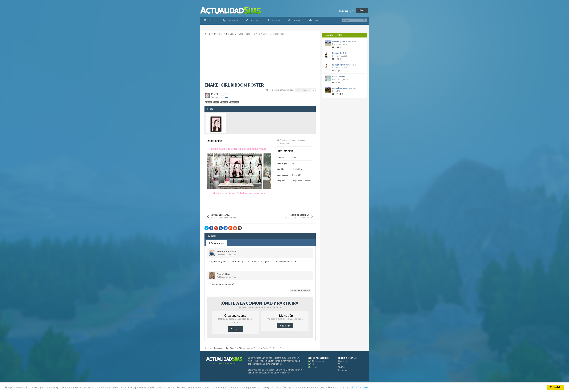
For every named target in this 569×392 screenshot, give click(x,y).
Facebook (342, 361)
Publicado (226, 254)
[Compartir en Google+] (216, 228)
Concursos (275, 20)
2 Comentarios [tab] (216, 243)
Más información (360, 387)
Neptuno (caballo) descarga (344, 41)
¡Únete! (362, 10)
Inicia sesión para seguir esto (281, 89)
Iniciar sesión (345, 10)
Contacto (313, 364)
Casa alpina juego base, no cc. (345, 88)
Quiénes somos (316, 361)
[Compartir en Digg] (221, 228)
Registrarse (235, 329)
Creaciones (253, 20)
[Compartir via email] (240, 228)
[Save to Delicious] (225, 228)
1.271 (233, 251)
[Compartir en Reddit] (230, 228)
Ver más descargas (219, 97)
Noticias (211, 20)
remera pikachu (338, 76)
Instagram (342, 370)
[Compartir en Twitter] (206, 228)
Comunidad (232, 20)
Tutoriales (296, 20)
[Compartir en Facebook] (211, 228)
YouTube (342, 367)
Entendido (555, 387)
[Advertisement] (260, 60)
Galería (315, 20)
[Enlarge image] (239, 170)
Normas (313, 367)
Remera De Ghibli (339, 53)
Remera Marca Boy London (344, 64)
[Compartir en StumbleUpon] (235, 228)
